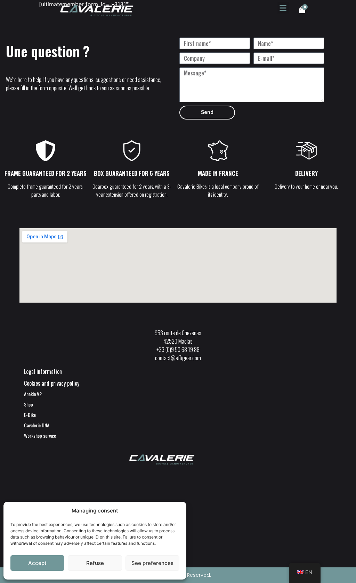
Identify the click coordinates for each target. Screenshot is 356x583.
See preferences (152, 563)
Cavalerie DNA (36, 425)
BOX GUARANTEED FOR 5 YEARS (132, 173)
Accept (37, 563)
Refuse (95, 563)
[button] (283, 8)
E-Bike (30, 414)
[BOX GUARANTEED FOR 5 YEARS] (131, 152)
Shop (28, 404)
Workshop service (40, 435)
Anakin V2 (33, 393)
